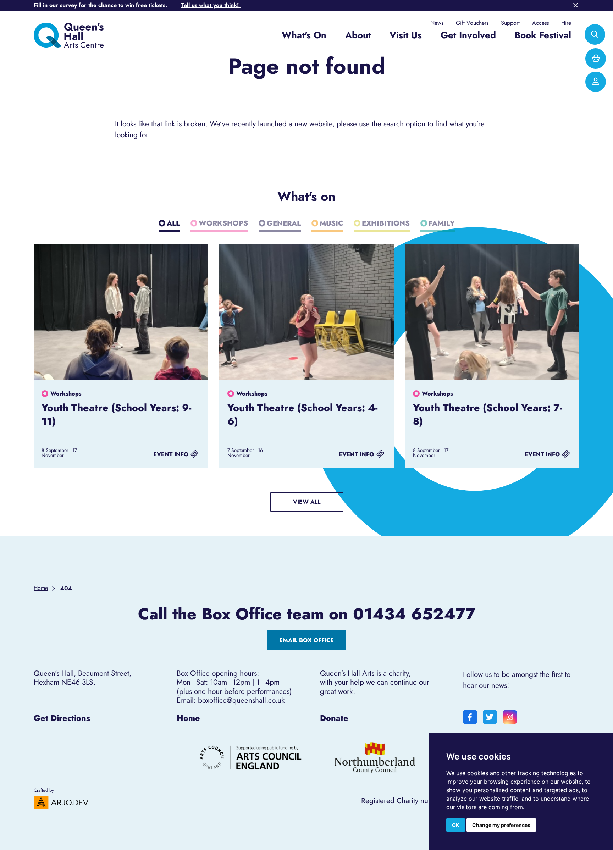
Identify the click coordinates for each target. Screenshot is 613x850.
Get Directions (62, 718)
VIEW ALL (306, 502)
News (436, 23)
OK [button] (455, 825)
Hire (566, 23)
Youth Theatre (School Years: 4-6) (302, 414)
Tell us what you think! (211, 5)
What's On (304, 35)
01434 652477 (414, 614)
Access (540, 23)
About (358, 35)
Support (510, 23)
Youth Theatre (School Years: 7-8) (487, 414)
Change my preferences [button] (501, 825)
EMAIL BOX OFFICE (306, 640)
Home (188, 718)
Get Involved (468, 35)
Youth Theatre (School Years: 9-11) (116, 414)
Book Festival (542, 35)
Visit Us (406, 35)
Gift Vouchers (472, 23)
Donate (334, 718)
